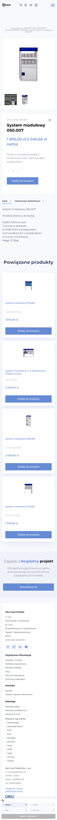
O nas (8, 617)
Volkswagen (13, 722)
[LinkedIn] (20, 646)
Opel (9, 753)
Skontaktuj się (28, 587)
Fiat (9, 734)
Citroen (10, 757)
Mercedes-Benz (15, 726)
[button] (50, 120)
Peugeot (11, 738)
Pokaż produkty (28, 816)
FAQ (7, 671)
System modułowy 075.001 (20, 506)
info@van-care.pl (14, 788)
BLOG (8, 636)
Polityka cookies (13, 667)
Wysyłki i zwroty (13, 660)
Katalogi (10, 701)
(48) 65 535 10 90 (14, 791)
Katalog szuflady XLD (16, 710)
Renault (11, 741)
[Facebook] (7, 646)
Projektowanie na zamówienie (20, 628)
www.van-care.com (15, 640)
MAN (9, 749)
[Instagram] (14, 646)
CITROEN (24, 30)
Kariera (8, 690)
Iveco (9, 745)
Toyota (10, 760)
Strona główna (17, 28)
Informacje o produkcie (17, 620)
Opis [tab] (4, 201)
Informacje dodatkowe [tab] (27, 201)
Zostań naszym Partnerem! (19, 694)
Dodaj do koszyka (22, 180)
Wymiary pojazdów (15, 679)
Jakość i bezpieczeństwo (17, 632)
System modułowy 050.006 (20, 438)
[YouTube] (26, 646)
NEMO (32, 30)
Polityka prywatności (15, 664)
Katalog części (12, 706)
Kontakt (10, 685)
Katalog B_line (12, 714)
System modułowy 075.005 (20, 303)
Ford (9, 730)
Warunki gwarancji (14, 675)
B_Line (8, 624)
